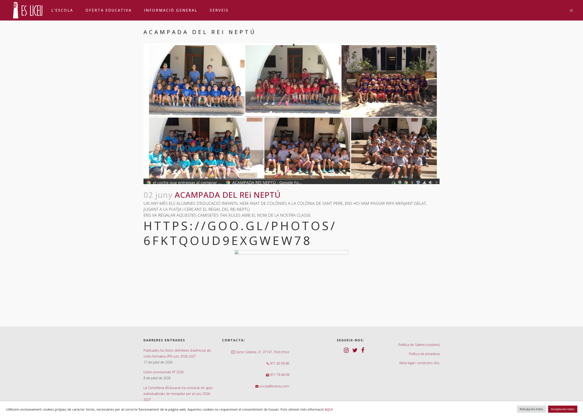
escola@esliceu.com (273, 386)
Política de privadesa (424, 354)
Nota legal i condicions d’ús (419, 363)
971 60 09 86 (279, 363)
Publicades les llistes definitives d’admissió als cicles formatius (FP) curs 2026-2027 (177, 353)
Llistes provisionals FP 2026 (163, 372)
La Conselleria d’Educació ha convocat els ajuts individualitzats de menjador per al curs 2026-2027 (178, 394)
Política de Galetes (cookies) (419, 344)
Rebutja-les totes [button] (531, 409)
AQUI (329, 409)
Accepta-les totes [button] (563, 409)
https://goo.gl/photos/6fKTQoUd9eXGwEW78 (240, 232)
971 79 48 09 (279, 375)
